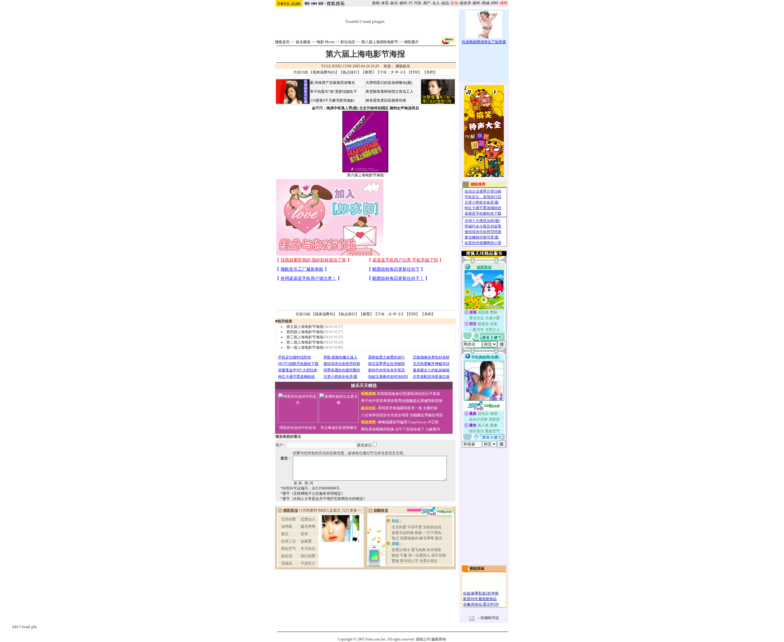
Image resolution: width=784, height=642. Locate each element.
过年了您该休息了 (409, 429)
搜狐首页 (282, 42)
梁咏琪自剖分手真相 (423, 394)
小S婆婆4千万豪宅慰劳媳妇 (332, 100)
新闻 (375, 3)
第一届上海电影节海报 (304, 347)
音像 (466, 604)
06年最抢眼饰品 (484, 599)
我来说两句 (324, 314)
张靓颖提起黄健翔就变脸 (422, 401)
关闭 (430, 72)
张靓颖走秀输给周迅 (426, 415)
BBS (494, 3)
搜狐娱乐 (402, 66)
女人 (436, 3)
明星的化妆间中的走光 (297, 428)
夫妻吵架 (430, 408)
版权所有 (439, 639)
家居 (466, 599)
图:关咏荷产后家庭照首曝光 (332, 83)
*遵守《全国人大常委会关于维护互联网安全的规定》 (324, 499)
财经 (403, 3)
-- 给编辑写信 (488, 618)
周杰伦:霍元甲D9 (485, 604)
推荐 (368, 72)
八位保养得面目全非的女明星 (385, 415)
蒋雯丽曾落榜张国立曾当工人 (389, 91)
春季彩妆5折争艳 (485, 593)
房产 (427, 3)
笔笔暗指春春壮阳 (391, 394)
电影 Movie (325, 42)
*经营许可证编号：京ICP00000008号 (310, 488)
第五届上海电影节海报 (304, 327)
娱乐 (394, 3)
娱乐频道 (303, 42)
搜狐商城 (476, 568)
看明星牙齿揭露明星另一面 (399, 408)
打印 (414, 72)
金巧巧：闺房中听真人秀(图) (335, 108)
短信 (445, 3)
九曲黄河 (432, 429)
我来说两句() (324, 72)
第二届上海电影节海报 (304, 342)
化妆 (466, 593)
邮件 (476, 3)
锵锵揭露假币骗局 (392, 422)
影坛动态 (348, 42)
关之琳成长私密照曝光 (338, 428)
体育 (385, 3)
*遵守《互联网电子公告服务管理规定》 (313, 493)
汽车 (417, 3)
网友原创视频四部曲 (377, 429)
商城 (485, 3)
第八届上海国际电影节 (379, 42)
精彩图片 (411, 42)
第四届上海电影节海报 (304, 332)
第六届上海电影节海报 (365, 175)
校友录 (465, 3)
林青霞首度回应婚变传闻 (386, 100)
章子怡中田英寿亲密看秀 (381, 401)
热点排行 (350, 72)
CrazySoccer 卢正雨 (423, 422)
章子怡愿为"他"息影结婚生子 (333, 91)
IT (410, 3)
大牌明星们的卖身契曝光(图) (389, 83)
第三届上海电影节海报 (304, 337)
